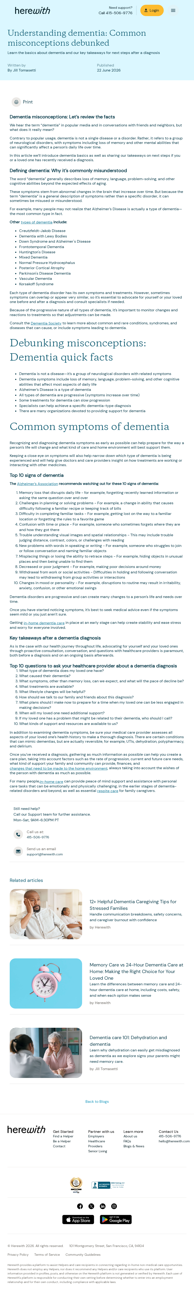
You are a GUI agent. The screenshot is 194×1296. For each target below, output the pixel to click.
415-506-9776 (170, 1136)
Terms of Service (47, 1254)
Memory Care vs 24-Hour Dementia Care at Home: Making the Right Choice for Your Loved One (136, 971)
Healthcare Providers (96, 1143)
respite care (107, 791)
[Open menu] (173, 10)
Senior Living (97, 1151)
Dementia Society (46, 323)
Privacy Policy (18, 1254)
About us (130, 1136)
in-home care (51, 781)
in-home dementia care (44, 623)
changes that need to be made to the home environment (58, 768)
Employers (96, 1136)
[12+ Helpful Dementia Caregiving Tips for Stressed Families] (46, 914)
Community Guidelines (83, 1254)
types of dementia (37, 222)
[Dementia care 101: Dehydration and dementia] (46, 1053)
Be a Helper (62, 1141)
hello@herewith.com (174, 1141)
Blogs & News (133, 1146)
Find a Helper (63, 1136)
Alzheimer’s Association (37, 484)
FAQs (127, 1141)
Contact (59, 1146)
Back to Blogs (97, 1101)
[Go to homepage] (32, 10)
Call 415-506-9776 (115, 12)
